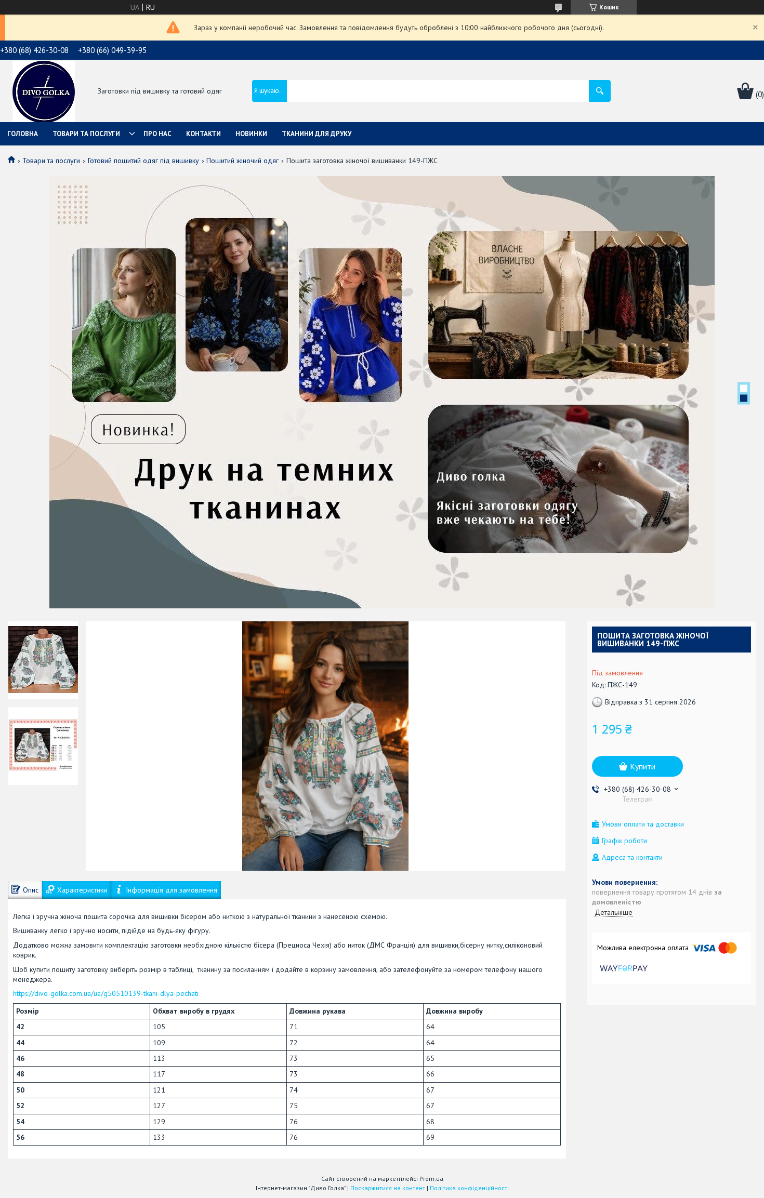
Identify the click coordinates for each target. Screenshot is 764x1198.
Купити (642, 766)
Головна (22, 133)
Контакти (203, 133)
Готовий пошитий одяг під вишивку (143, 160)
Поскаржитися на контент (387, 1188)
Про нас (157, 133)
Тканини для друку (316, 133)
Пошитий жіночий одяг (242, 160)
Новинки (251, 133)
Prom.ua (431, 1178)
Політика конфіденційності (469, 1188)
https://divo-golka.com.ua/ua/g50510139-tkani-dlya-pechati (106, 993)
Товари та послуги (86, 133)
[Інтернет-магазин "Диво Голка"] (43, 92)
